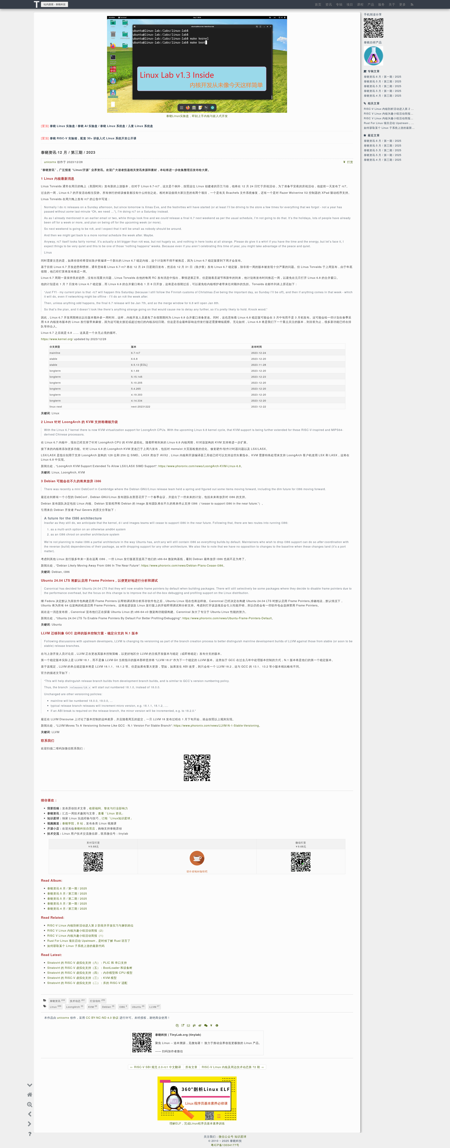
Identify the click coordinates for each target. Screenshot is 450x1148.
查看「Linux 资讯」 (111, 813)
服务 (381, 4)
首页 (318, 4)
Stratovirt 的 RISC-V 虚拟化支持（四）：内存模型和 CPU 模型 (90, 973)
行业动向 (97, 1001)
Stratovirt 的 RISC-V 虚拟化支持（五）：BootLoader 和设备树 (89, 968)
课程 (360, 4)
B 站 (80, 823)
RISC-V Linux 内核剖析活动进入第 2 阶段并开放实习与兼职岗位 (404, 108)
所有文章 (191, 1067)
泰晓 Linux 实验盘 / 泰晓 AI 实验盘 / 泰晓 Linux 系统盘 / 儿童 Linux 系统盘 (101, 126)
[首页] (30, 1094)
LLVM (154, 1007)
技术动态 (77, 1001)
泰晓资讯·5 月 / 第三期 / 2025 (382, 81)
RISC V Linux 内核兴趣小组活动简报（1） (391, 118)
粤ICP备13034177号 (225, 1145)
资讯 (328, 4)
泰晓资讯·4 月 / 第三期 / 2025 (382, 95)
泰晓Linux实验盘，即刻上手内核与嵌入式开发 (197, 116)
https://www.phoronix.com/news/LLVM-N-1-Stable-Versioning (216, 725)
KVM (92, 1007)
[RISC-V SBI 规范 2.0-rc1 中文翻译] (30, 1114)
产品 (371, 4)
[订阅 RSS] (412, 4)
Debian (108, 1007)
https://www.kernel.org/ (57, 339)
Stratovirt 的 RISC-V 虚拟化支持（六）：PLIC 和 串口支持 (87, 963)
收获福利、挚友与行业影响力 (108, 808)
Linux (55, 1007)
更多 (402, 4)
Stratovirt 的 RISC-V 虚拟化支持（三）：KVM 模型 (82, 978)
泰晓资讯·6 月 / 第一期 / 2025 (382, 76)
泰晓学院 (68, 823)
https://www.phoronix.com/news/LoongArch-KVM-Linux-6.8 (199, 466)
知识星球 (240, 1136)
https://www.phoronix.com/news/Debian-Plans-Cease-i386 (182, 565)
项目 (349, 4)
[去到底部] (30, 1084)
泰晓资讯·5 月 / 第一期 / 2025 (382, 91)
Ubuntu (138, 1007)
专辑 (339, 4)
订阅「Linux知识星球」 (117, 818)
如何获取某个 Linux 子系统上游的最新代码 (390, 127)
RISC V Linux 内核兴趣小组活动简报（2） (391, 113)
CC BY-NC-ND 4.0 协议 (102, 1018)
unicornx (50, 162)
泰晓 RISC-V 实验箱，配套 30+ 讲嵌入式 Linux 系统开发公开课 (93, 138)
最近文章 (374, 135)
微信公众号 (226, 1136)
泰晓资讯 (57, 1001)
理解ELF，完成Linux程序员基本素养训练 (197, 1123)
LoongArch (74, 1007)
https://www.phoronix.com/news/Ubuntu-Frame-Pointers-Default (227, 618)
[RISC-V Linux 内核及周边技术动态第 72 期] (30, 1124)
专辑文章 (374, 71)
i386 (123, 1007)
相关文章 (374, 103)
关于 (392, 4)
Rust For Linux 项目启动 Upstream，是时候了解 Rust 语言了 (402, 123)
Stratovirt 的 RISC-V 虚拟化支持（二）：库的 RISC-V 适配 (87, 983)
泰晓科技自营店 (84, 828)
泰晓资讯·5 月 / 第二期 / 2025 (382, 86)
